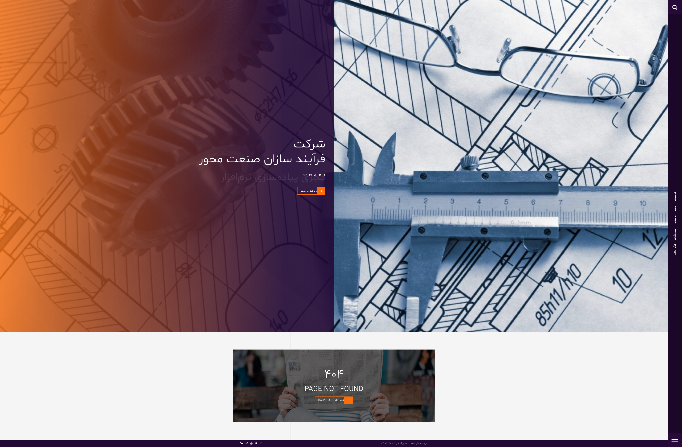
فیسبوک (675, 197)
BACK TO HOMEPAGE (331, 400)
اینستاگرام (675, 234)
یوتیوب (675, 219)
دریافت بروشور (309, 191)
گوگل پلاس (675, 250)
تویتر (675, 208)
